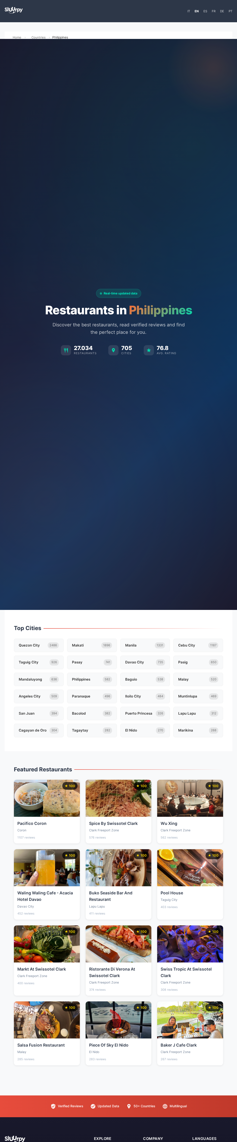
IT (188, 11)
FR (213, 11)
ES (205, 11)
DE (222, 11)
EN (197, 11)
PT (230, 11)
